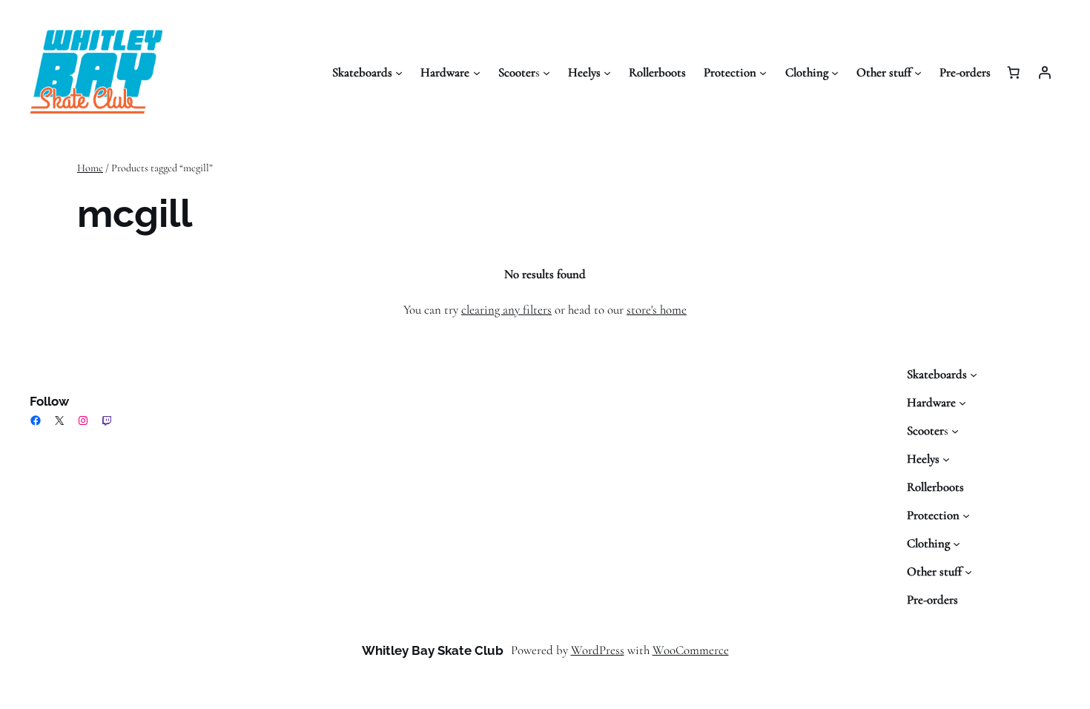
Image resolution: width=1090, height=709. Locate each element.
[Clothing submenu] (835, 72)
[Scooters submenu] (546, 72)
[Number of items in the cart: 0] (1013, 72)
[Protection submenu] (763, 72)
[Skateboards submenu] (399, 72)
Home (90, 168)
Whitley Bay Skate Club (432, 650)
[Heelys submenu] (607, 72)
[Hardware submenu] (476, 72)
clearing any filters (506, 309)
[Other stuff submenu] (918, 72)
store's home (657, 309)
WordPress (597, 650)
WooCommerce (691, 650)
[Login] (1044, 72)
